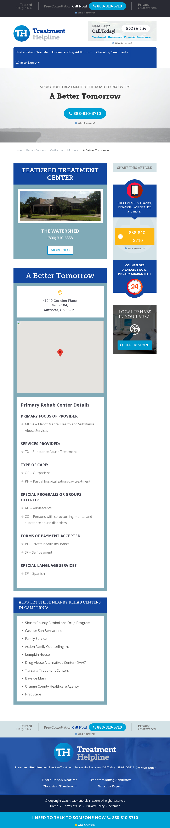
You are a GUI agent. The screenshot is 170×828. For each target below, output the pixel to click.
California (56, 150)
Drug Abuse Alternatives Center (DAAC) (55, 662)
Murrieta (73, 150)
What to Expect (26, 62)
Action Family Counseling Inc (47, 646)
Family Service (36, 638)
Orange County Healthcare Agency (52, 686)
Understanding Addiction (71, 52)
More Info (60, 250)
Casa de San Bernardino (43, 630)
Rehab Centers (36, 150)
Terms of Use (72, 806)
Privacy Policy (95, 806)
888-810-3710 (87, 113)
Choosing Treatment (111, 52)
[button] (60, 353)
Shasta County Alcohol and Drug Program (57, 622)
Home (17, 150)
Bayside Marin (36, 678)
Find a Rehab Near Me (32, 52)
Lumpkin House (37, 654)
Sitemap (114, 806)
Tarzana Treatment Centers (47, 670)
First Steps (33, 694)
